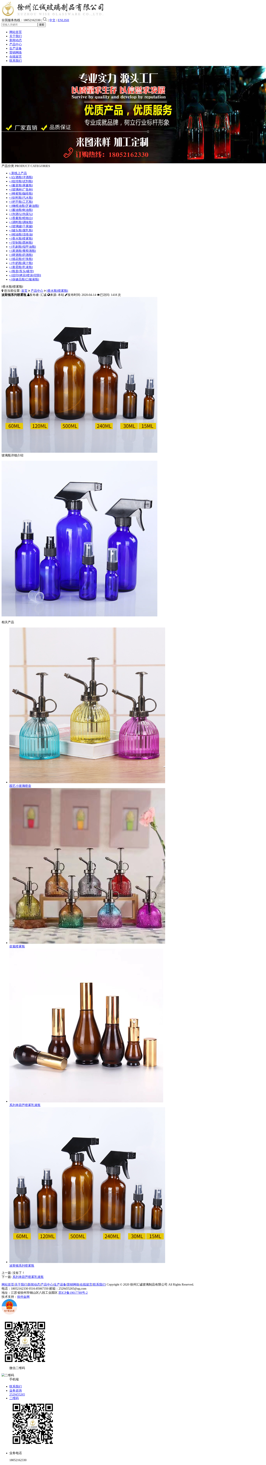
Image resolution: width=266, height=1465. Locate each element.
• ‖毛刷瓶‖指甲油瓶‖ (22, 246)
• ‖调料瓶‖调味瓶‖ (21, 222)
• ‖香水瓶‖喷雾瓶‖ (21, 238)
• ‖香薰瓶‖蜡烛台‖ (21, 218)
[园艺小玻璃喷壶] (87, 782)
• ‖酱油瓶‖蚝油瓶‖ (21, 210)
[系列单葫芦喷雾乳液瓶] (86, 1101)
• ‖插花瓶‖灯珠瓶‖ (21, 259)
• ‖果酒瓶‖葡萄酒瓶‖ (22, 250)
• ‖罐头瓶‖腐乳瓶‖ (21, 230)
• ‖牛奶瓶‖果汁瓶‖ (21, 263)
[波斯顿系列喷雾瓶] (87, 1262)
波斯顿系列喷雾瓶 (21, 1265)
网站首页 (15, 32)
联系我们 (15, 60)
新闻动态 (15, 40)
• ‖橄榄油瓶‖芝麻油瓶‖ (24, 205)
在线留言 (15, 56)
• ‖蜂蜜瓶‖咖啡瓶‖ (21, 193)
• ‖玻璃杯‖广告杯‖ (21, 189)
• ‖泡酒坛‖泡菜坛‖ (21, 214)
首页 (24, 290)
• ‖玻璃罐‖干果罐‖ (21, 226)
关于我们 (15, 36)
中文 (52, 20)
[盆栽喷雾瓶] (87, 942)
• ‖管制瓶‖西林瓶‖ (21, 242)
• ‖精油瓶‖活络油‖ (21, 234)
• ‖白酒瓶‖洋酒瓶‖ (21, 177)
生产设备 (15, 48)
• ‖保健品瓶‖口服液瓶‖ (24, 279)
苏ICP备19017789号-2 (73, 1292)
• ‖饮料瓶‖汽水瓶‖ (21, 197)
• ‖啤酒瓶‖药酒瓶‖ (21, 255)
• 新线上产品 (18, 173)
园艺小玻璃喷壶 (20, 785)
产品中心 (15, 44)
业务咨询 (15, 1390)
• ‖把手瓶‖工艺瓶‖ (21, 201)
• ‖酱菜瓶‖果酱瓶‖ (21, 185)
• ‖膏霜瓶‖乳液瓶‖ (21, 267)
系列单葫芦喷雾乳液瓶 (25, 1105)
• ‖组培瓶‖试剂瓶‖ (21, 181)
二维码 (14, 1398)
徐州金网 (23, 1296)
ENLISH (63, 20)
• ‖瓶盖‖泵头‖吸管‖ (21, 271)
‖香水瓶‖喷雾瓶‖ (57, 290)
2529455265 (17, 1394)
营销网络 (15, 52)
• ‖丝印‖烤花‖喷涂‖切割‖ (25, 275)
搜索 (41, 24)
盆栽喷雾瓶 (17, 946)
